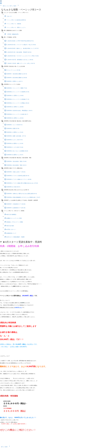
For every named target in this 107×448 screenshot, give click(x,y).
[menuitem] (1, 3)
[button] (1, 1)
